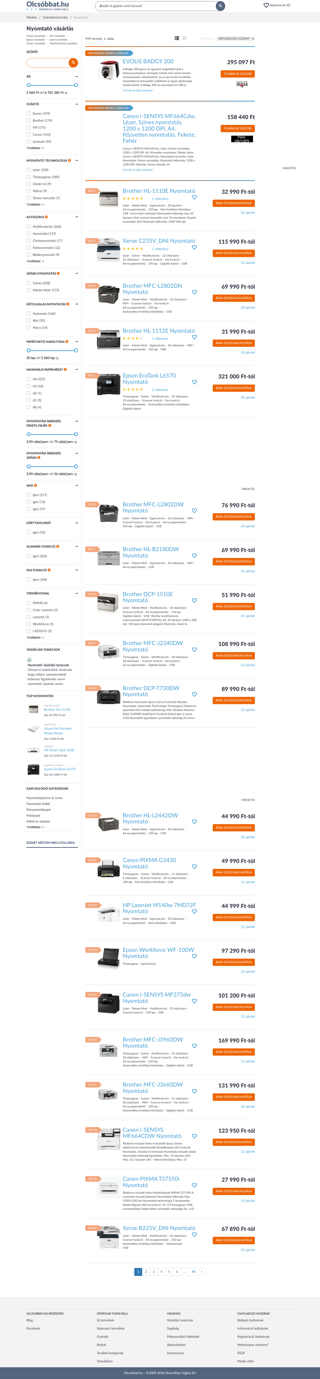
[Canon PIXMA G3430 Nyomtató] (108, 869)
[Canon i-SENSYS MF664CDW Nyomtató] (108, 1138)
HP (35, 127)
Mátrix (37, 191)
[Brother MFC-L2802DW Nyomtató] (108, 513)
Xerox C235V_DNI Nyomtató (159, 241)
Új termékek (105, 1320)
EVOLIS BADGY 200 (148, 61)
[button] (278, 5)
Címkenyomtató (44, 241)
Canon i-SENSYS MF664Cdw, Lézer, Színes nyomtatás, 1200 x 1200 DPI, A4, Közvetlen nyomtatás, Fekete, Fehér (159, 129)
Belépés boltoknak (250, 1320)
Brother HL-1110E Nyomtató (159, 191)
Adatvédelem (176, 1345)
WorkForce (41, 624)
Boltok (101, 1345)
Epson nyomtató (35, 39)
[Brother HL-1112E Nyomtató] (108, 339)
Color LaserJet (43, 610)
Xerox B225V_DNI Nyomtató (159, 1228)
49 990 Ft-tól (238, 861)
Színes (37, 283)
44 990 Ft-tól (238, 816)
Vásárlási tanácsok (180, 1320)
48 (193, 1272)
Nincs (37, 327)
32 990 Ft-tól (238, 192)
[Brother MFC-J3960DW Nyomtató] (108, 1048)
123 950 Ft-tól (236, 1131)
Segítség (173, 1328)
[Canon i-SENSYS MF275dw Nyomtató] (108, 1003)
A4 (35, 379)
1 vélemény (160, 199)
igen (36, 495)
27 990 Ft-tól (238, 1180)
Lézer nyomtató (58, 39)
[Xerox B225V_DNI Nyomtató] (108, 1237)
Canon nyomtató (35, 36)
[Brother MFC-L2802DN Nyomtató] (108, 294)
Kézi (35, 320)
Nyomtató (40, 233)
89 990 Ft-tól (238, 689)
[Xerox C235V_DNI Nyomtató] (108, 249)
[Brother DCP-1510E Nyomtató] (108, 603)
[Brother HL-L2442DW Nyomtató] (108, 824)
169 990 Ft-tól (236, 1041)
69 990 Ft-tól (238, 287)
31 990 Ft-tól (238, 332)
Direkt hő (39, 184)
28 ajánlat (248, 307)
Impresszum (175, 1353)
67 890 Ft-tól (238, 1229)
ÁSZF (241, 1353)
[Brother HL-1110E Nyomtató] (108, 199)
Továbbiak (33, 148)
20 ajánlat (248, 397)
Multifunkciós (43, 226)
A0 (35, 407)
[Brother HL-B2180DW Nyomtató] (108, 558)
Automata (40, 313)
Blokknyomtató (44, 255)
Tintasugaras (42, 177)
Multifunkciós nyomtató (63, 43)
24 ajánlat (248, 263)
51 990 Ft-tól (238, 595)
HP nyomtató (57, 36)
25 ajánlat (248, 927)
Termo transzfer (44, 198)
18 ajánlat (248, 352)
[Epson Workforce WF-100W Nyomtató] (108, 958)
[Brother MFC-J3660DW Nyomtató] (108, 1093)
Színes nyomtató (35, 43)
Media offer (245, 1361)
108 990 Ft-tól (236, 644)
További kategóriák (110, 1353)
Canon (37, 134)
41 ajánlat (248, 882)
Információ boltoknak (252, 1328)
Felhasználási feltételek (183, 1336)
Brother (38, 120)
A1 (35, 400)
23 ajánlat (248, 665)
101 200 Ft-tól (236, 996)
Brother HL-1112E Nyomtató (159, 331)
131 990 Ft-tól (236, 1086)
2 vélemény (160, 390)
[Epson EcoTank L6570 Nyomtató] (108, 384)
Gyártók (102, 1336)
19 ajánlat (248, 1201)
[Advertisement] (277, 96)
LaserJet (38, 617)
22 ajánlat (248, 212)
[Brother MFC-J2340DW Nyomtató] (108, 652)
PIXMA (38, 603)
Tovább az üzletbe (238, 73)
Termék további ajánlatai (138, 90)
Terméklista (105, 1361)
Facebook (33, 1328)
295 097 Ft (241, 62)
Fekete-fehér (42, 290)
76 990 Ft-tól (238, 505)
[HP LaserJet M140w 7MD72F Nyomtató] (108, 914)
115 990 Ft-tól (236, 242)
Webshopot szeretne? (252, 1345)
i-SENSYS (40, 631)
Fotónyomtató (43, 248)
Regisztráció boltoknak (253, 1336)
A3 (35, 386)
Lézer (36, 170)
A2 (35, 393)
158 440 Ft (241, 117)
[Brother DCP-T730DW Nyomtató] (108, 697)
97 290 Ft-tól (238, 951)
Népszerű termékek (111, 1328)
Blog (29, 1320)
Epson (37, 113)
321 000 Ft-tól (236, 377)
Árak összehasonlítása (234, 203)
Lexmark (39, 141)
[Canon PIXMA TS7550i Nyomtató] (108, 1187)
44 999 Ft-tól (238, 906)
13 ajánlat (248, 1061)
